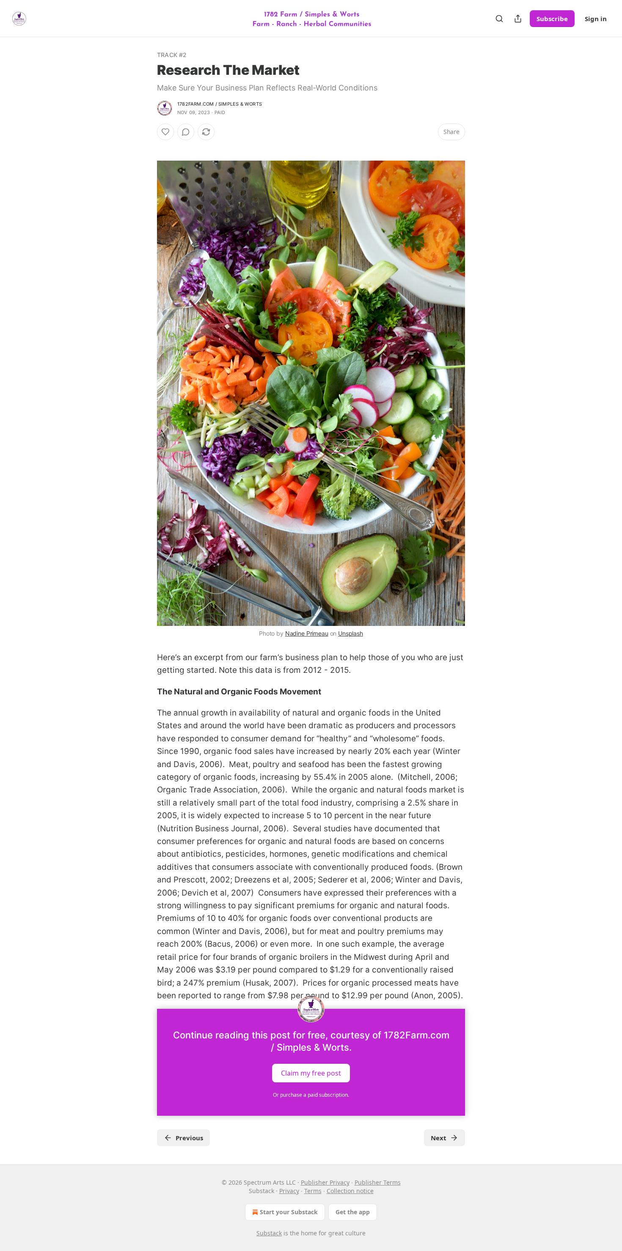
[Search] (499, 18)
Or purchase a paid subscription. (311, 1094)
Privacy (289, 1191)
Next (438, 1138)
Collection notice (350, 1191)
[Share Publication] (517, 18)
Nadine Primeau (306, 633)
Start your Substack (289, 1212)
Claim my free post (311, 1073)
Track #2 (172, 54)
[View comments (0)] (185, 131)
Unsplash (350, 633)
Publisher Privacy (325, 1182)
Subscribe (552, 18)
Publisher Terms (378, 1182)
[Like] (165, 131)
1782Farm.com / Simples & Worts (219, 104)
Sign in (596, 18)
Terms (313, 1191)
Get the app (353, 1212)
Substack (269, 1233)
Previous (189, 1138)
